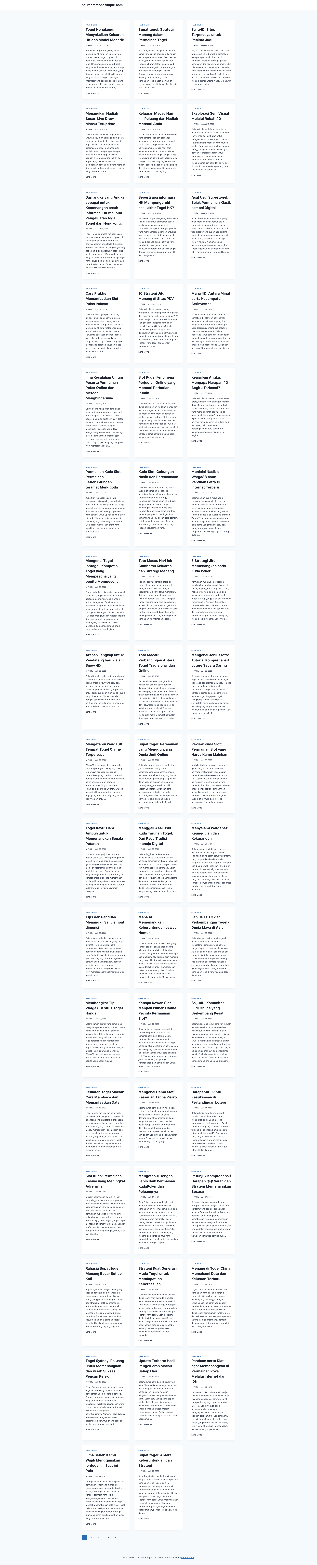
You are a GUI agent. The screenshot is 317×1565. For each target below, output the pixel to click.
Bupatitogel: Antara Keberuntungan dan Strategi (155, 1460)
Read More (92, 93)
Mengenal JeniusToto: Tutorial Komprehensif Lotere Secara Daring (210, 660)
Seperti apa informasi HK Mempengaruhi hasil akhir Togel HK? (156, 202)
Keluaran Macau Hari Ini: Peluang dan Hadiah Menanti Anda (158, 118)
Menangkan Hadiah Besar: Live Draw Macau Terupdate (102, 118)
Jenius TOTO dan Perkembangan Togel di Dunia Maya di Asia (211, 922)
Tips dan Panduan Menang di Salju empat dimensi (105, 922)
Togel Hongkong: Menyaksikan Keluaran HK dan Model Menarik (105, 34)
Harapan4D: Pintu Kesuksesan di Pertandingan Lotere (208, 1097)
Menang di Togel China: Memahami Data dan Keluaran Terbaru (211, 1273)
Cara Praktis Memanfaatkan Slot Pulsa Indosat (102, 298)
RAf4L (90, 45)
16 (108, 1537)
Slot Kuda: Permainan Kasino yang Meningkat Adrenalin (105, 1181)
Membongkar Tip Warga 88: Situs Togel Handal (104, 1008)
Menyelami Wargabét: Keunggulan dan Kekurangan (209, 833)
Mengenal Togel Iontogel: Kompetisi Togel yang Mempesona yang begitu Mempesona (102, 571)
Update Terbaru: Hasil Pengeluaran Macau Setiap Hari (156, 1366)
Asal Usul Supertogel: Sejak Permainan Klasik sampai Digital (211, 202)
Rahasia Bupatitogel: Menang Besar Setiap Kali (104, 1273)
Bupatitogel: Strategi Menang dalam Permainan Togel (156, 34)
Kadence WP (187, 1557)
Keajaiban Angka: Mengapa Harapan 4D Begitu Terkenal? (209, 382)
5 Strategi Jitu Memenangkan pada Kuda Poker (208, 566)
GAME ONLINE (91, 25)
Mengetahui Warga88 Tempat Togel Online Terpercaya (104, 749)
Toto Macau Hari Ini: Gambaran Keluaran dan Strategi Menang (156, 566)
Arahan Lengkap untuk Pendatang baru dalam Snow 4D (105, 660)
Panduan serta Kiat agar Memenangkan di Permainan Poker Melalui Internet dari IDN (210, 1371)
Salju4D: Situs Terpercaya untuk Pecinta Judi (206, 34)
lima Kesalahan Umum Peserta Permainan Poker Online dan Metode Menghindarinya (104, 387)
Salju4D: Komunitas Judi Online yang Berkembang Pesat (208, 1008)
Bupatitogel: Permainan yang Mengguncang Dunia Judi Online (158, 749)
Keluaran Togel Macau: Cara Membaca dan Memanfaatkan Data (105, 1097)
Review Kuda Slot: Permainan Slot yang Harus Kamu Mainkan (209, 749)
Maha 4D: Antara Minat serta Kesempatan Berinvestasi (210, 298)
